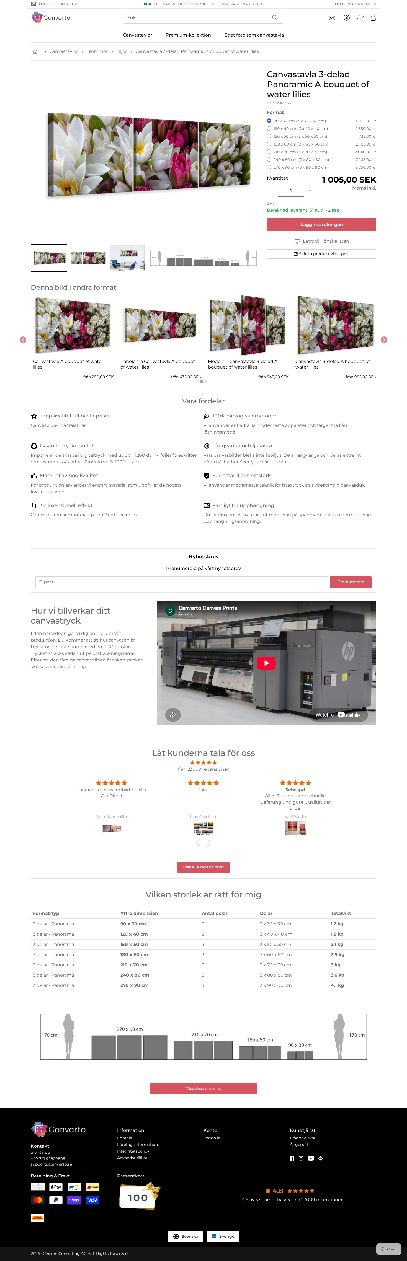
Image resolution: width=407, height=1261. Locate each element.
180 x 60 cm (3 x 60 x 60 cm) (301, 144)
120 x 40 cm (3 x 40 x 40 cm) (301, 128)
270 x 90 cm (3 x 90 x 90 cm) (301, 167)
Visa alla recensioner (203, 867)
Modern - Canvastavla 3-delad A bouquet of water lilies (242, 364)
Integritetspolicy (133, 1151)
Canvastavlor (137, 35)
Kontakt (125, 1137)
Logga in (212, 1137)
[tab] (201, 381)
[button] (49, 258)
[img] (203, 762)
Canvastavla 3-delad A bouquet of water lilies (332, 364)
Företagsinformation (137, 1144)
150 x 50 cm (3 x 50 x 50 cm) (300, 136)
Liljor (122, 51)
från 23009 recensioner (203, 769)
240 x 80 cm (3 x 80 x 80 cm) (301, 159)
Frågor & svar (303, 1137)
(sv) (332, 17)
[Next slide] (384, 339)
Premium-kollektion (188, 35)
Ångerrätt (299, 1144)
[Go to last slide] (23, 339)
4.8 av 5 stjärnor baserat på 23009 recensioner (292, 1199)
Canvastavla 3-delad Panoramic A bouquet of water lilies (197, 51)
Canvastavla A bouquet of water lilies (68, 364)
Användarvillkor (132, 1157)
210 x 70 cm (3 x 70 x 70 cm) (300, 151)
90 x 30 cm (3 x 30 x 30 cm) (300, 120)
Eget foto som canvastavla (254, 35)
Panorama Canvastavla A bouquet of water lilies (157, 364)
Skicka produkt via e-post (324, 253)
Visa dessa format (203, 1088)
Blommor (97, 51)
